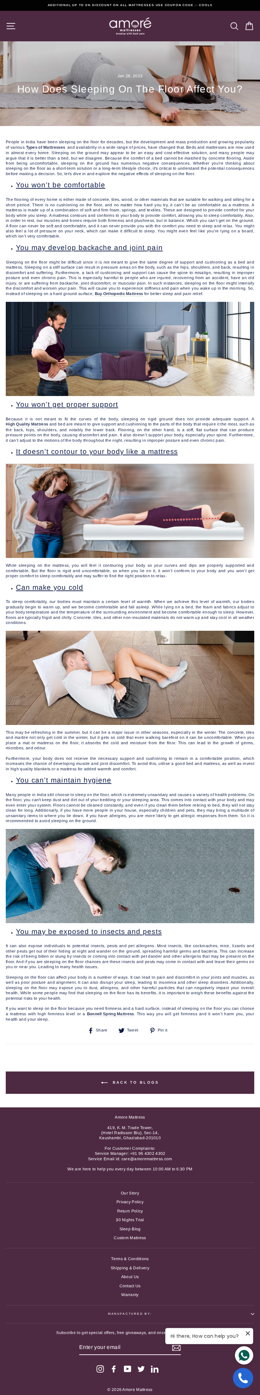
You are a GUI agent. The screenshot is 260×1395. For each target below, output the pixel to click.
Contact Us (130, 1286)
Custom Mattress (130, 1237)
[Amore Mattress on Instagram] (100, 1369)
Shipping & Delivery (130, 1268)
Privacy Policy (130, 1202)
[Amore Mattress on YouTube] (127, 1369)
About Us (130, 1276)
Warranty (129, 1294)
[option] (130, 5)
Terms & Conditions (130, 1258)
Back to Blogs (134, 1082)
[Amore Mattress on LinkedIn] (154, 1369)
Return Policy (130, 1211)
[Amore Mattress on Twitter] (141, 1369)
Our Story (130, 1193)
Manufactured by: (130, 1313)
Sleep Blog (130, 1229)
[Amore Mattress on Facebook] (113, 1369)
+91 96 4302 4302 (148, 1153)
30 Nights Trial (130, 1219)
